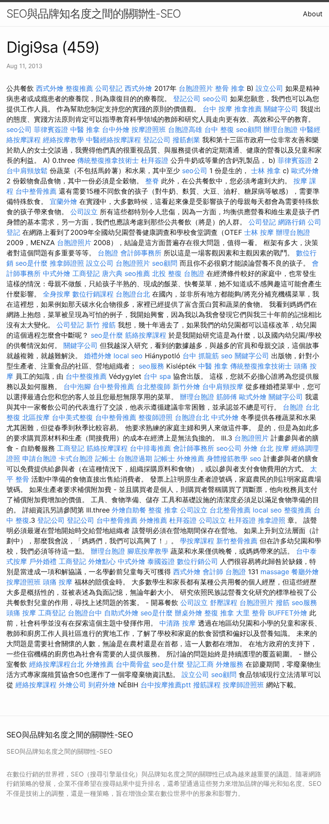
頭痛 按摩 (57, 582)
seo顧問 (248, 129)
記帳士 (105, 458)
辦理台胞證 (280, 129)
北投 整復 (167, 273)
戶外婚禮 (43, 561)
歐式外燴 (305, 170)
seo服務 (151, 366)
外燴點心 (102, 561)
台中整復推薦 (86, 376)
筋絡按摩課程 (145, 335)
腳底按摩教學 (147, 551)
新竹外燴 (186, 386)
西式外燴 (49, 88)
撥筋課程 (207, 684)
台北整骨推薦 (230, 510)
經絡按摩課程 (36, 684)
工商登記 (86, 273)
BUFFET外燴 (287, 612)
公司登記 (109, 88)
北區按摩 (36, 417)
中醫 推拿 (85, 129)
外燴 (250, 448)
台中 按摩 (217, 109)
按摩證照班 (149, 129)
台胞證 (108, 253)
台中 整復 (219, 129)
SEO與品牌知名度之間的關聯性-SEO (93, 13)
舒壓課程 (223, 602)
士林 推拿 (266, 170)
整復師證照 (155, 417)
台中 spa (157, 376)
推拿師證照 (67, 263)
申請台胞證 (39, 458)
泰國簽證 (161, 561)
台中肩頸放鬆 (27, 170)
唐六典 (112, 273)
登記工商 (200, 664)
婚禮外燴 (97, 355)
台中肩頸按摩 (222, 386)
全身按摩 (56, 294)
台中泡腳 (77, 386)
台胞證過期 (135, 458)
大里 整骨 (251, 612)
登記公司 (186, 98)
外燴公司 (72, 684)
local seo (128, 355)
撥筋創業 (186, 139)
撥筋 (283, 602)
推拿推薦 (248, 109)
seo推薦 (137, 273)
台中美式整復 (72, 417)
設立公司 (269, 88)
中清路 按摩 (177, 623)
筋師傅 (226, 397)
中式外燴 (56, 273)
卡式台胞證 (76, 458)
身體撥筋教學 (227, 458)
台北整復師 (153, 386)
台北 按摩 (274, 448)
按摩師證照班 (243, 684)
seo (227, 355)
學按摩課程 (197, 540)
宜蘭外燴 (63, 201)
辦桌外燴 (188, 612)
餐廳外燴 (305, 571)
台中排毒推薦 (150, 448)
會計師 (213, 571)
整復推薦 (79, 88)
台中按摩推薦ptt (166, 684)
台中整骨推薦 (36, 191)
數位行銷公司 (197, 561)
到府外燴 (102, 684)
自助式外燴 (121, 612)
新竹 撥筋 (101, 325)
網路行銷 (291, 222)
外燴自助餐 (129, 510)
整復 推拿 (163, 510)
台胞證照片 (196, 88)
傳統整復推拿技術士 (108, 160)
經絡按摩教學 (63, 139)
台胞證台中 (85, 612)
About (313, 13)
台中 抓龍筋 (200, 355)
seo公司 (215, 98)
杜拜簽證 (154, 160)
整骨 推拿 (230, 88)
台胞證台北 (133, 294)
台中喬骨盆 (133, 664)
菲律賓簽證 (51, 129)
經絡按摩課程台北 (56, 664)
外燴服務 (229, 664)
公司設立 (84, 211)
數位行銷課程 (93, 294)
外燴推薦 (190, 458)
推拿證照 (271, 520)
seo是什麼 (31, 263)
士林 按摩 (259, 232)
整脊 (152, 181)
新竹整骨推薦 (236, 540)
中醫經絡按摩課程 (113, 139)
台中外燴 (115, 129)
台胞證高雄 (185, 129)
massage (274, 571)
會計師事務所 (141, 253)
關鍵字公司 (281, 109)
